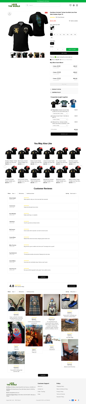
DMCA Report (18, 400)
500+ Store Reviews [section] (60, 17)
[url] (14, 392)
